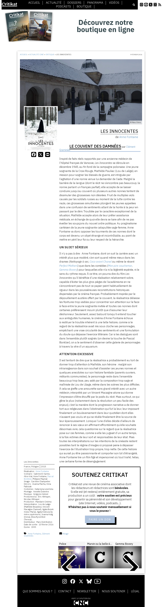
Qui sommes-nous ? (37, 591)
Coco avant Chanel (101, 261)
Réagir (66, 533)
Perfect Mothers (68, 265)
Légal (135, 591)
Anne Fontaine (42, 471)
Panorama (95, 2)
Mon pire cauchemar (120, 265)
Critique (50, 54)
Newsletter (86, 591)
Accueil (34, 2)
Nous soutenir (113, 591)
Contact (64, 591)
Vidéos (114, 2)
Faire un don (100, 519)
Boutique (84, 6)
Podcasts (63, 6)
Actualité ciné (36, 54)
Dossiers (74, 2)
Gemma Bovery (68, 269)
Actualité (54, 2)
